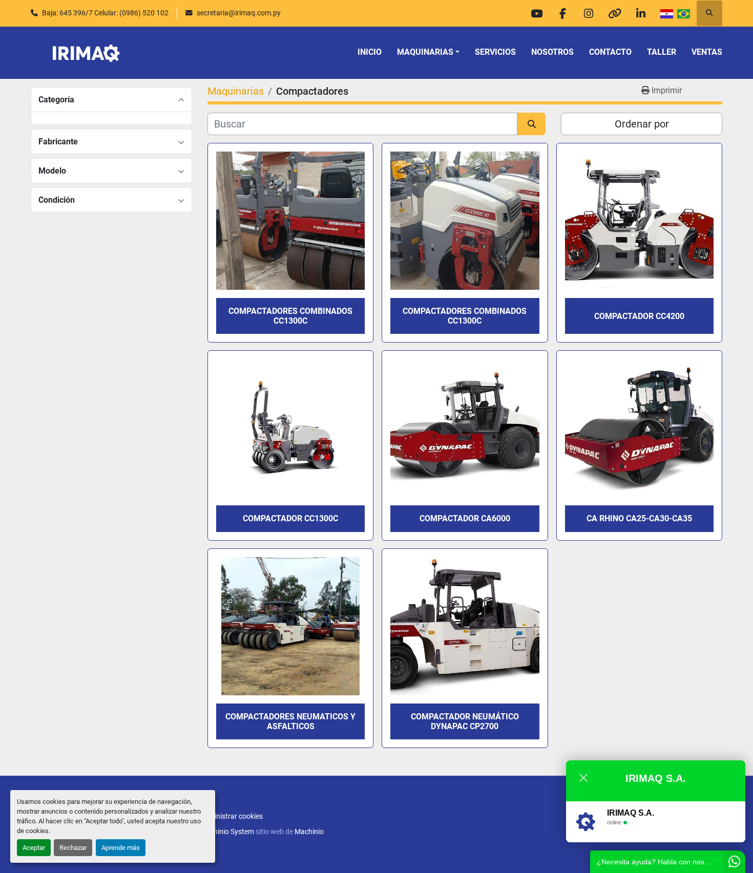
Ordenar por (642, 124)
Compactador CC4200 (639, 316)
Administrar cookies (231, 816)
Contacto (610, 52)
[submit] (531, 124)
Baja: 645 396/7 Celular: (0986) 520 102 (105, 13)
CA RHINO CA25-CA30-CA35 (639, 518)
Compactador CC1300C (290, 518)
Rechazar (73, 847)
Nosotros (552, 52)
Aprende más (120, 847)
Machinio (309, 831)
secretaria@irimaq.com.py (239, 13)
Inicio (370, 52)
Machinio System (227, 831)
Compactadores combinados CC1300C (290, 316)
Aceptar (34, 847)
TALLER (661, 52)
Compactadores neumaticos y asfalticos (290, 721)
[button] (428, 52)
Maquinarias (425, 52)
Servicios (495, 52)
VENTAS (707, 52)
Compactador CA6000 (465, 518)
